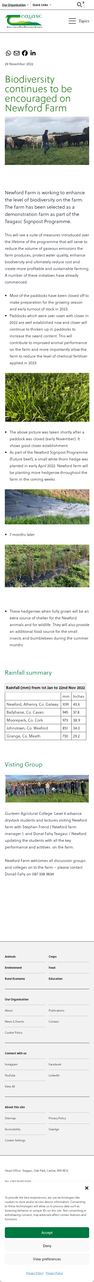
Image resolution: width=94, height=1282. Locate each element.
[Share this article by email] (16, 53)
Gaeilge (54, 1129)
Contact (54, 1021)
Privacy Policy (34, 1273)
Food (52, 967)
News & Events (14, 1021)
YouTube (10, 1075)
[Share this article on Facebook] (24, 53)
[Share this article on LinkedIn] (33, 53)
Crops (53, 956)
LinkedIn (54, 1075)
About (9, 1010)
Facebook (55, 1064)
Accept (47, 1232)
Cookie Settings (15, 1140)
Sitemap (10, 1118)
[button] (86, 1188)
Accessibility (12, 1129)
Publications (56, 1010)
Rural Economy (15, 978)
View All (10, 1086)
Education (55, 978)
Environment (13, 967)
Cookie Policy (13, 1032)
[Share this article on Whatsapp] (8, 53)
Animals (10, 956)
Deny (47, 1245)
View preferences (47, 1259)
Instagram (11, 1064)
